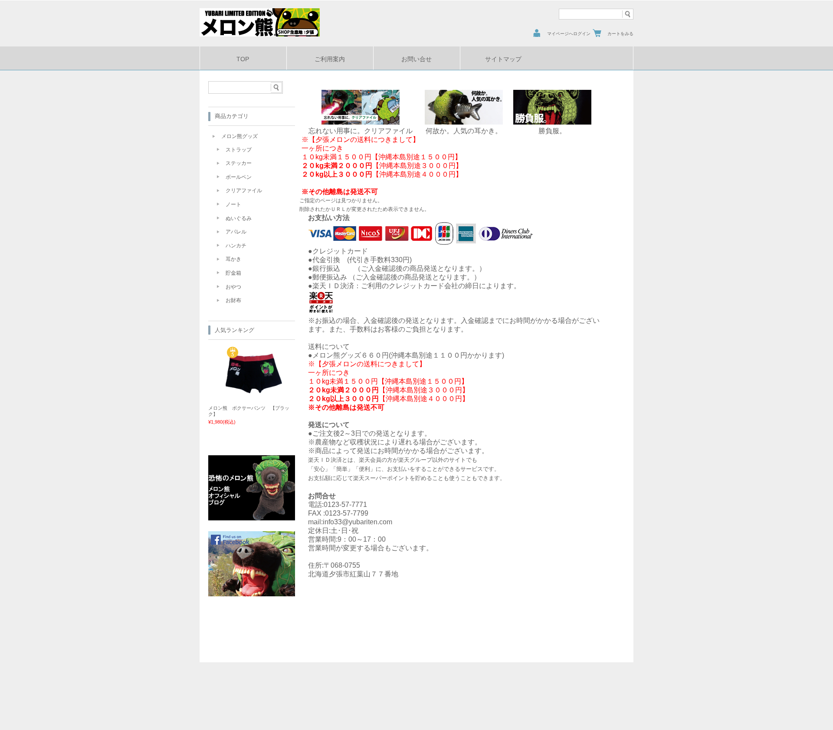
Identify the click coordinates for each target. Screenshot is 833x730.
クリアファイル (244, 190)
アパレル (236, 232)
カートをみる (620, 33)
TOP (242, 59)
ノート (233, 204)
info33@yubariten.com (357, 522)
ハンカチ (236, 246)
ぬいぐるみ (239, 218)
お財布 (233, 300)
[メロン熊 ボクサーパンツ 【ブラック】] (254, 389)
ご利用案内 (330, 59)
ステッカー (239, 163)
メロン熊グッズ (239, 136)
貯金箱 (233, 273)
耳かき (233, 259)
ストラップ (239, 150)
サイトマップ (503, 59)
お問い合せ (416, 59)
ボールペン (239, 177)
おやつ (233, 287)
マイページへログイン (568, 33)
